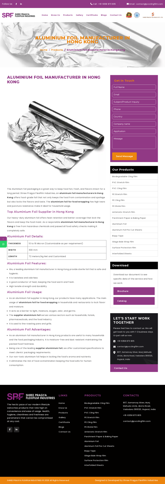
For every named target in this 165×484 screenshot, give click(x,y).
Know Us (55, 15)
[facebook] (10, 429)
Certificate (92, 15)
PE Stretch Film (119, 194)
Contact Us (116, 15)
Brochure (122, 291)
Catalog (122, 301)
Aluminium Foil (119, 224)
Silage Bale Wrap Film (123, 241)
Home (45, 15)
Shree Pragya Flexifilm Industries (37, 193)
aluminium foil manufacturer (78, 222)
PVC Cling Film (119, 188)
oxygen (53, 310)
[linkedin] (16, 429)
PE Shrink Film (118, 206)
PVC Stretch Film (120, 182)
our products (62, 298)
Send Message (124, 156)
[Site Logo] (18, 15)
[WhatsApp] (3, 244)
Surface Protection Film (124, 247)
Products (68, 15)
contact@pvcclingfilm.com (149, 4)
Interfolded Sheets (121, 253)
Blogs (104, 15)
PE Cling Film (118, 200)
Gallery (79, 15)
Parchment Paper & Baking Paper (129, 218)
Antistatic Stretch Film (123, 212)
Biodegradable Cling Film (124, 176)
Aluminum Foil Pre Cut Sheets (127, 229)
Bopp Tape (117, 235)
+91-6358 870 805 (107, 4)
